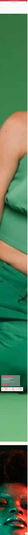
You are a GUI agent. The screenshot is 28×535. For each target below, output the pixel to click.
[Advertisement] (14, 8)
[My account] (26, 2)
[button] (5, 0)
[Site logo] (13, 2)
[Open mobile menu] (1, 2)
